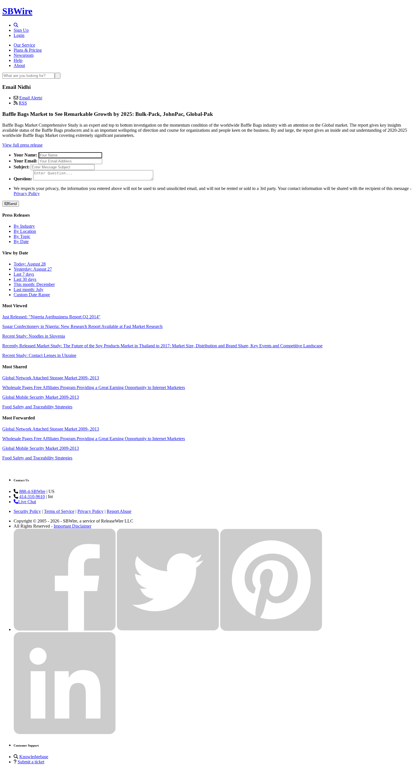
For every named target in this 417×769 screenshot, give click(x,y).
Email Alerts (30, 97)
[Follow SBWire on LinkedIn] (65, 732)
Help (18, 60)
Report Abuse (119, 511)
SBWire (17, 11)
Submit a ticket (31, 761)
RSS (23, 103)
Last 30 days (25, 279)
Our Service (24, 45)
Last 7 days (24, 274)
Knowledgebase (33, 756)
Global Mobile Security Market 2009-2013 (40, 397)
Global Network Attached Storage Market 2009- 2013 (50, 377)
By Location (25, 231)
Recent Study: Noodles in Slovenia (33, 336)
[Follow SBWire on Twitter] (168, 629)
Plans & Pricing (28, 50)
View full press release (22, 145)
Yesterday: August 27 (33, 269)
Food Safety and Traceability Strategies (37, 406)
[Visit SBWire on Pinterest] (271, 629)
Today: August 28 (30, 264)
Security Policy (27, 511)
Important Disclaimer (72, 526)
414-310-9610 (32, 496)
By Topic (22, 236)
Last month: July (28, 289)
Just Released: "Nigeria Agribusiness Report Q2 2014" (51, 316)
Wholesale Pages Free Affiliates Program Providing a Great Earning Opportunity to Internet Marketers (93, 387)
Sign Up (21, 30)
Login (19, 35)
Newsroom (23, 55)
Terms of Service (59, 511)
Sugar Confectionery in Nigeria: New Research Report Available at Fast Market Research (82, 326)
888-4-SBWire (32, 491)
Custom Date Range (32, 294)
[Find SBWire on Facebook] (65, 629)
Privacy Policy (27, 193)
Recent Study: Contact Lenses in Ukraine (39, 355)
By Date (21, 241)
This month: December (34, 284)
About (19, 65)
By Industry (24, 226)
